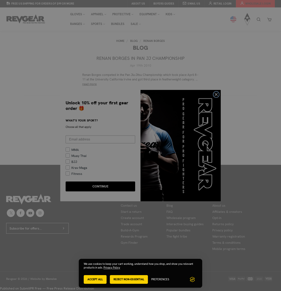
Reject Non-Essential (129, 279)
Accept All (95, 279)
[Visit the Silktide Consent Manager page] (192, 279)
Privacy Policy (111, 267)
